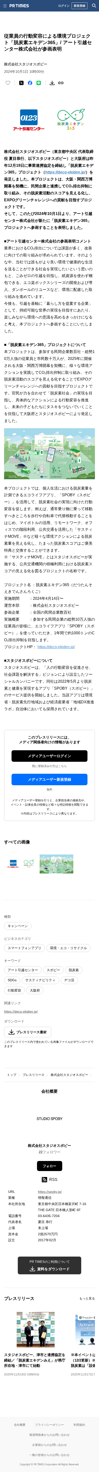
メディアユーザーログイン (49, 756)
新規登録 (79, 6)
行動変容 (14, 990)
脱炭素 (74, 970)
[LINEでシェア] (39, 83)
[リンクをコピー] (61, 83)
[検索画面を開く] (94, 6)
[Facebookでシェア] (30, 83)
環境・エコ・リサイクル (68, 948)
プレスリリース (33, 1075)
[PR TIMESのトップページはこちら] (19, 6)
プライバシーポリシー (49, 1425)
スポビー (53, 970)
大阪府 (35, 990)
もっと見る (87, 1298)
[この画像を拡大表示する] (21, 864)
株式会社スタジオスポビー (69, 1075)
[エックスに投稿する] (21, 83)
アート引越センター (23, 970)
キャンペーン (18, 926)
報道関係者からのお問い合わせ (49, 1435)
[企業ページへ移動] (50, 1120)
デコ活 (69, 980)
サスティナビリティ (40, 980)
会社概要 (19, 1425)
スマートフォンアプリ (24, 948)
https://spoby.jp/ (50, 1192)
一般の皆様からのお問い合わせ (49, 1455)
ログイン (64, 6)
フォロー (49, 1166)
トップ (11, 1075)
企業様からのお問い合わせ (49, 1445)
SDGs (12, 980)
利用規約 (79, 1425)
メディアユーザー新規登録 (49, 779)
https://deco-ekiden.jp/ (56, 647)
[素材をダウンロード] (52, 83)
